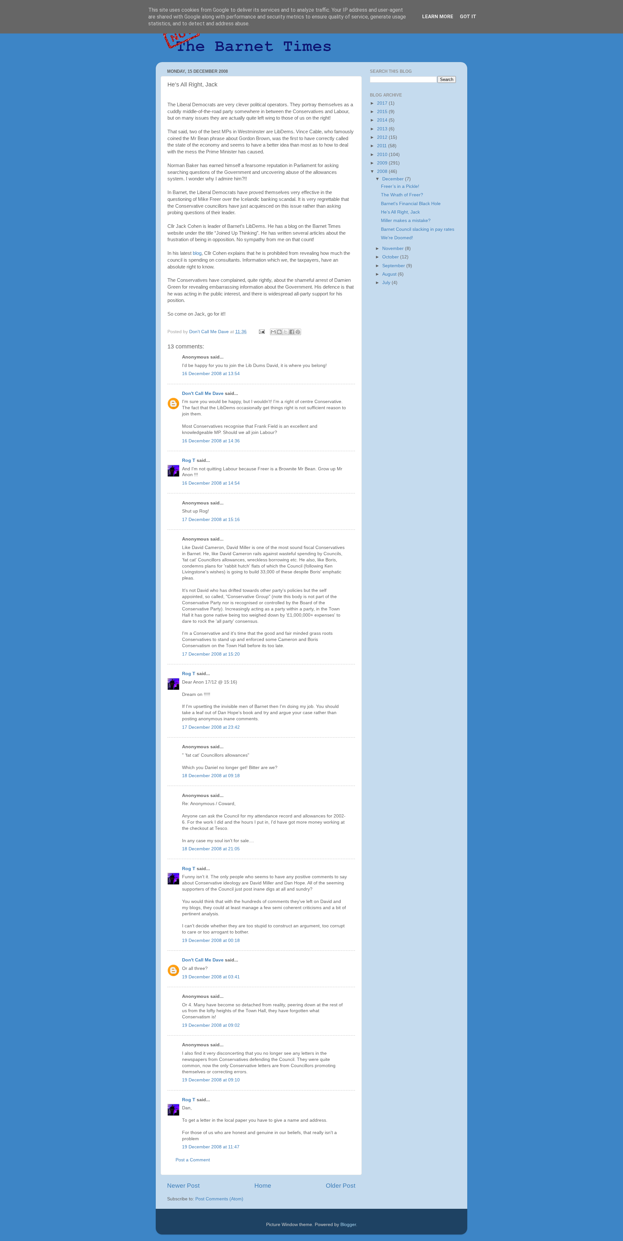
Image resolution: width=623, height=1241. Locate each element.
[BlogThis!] (279, 332)
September (394, 265)
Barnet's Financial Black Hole (411, 203)
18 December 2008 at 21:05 (211, 848)
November (393, 248)
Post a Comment (193, 1159)
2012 (383, 137)
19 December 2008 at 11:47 (210, 1146)
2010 (383, 154)
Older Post (340, 1185)
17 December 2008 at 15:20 (211, 654)
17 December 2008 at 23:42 (211, 727)
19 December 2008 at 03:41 (211, 976)
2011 (382, 145)
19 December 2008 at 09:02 (211, 1025)
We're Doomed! (397, 237)
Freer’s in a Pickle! (400, 186)
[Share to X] (285, 332)
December (393, 178)
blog (197, 253)
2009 (383, 163)
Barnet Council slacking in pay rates (417, 229)
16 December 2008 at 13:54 (211, 373)
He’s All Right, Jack (400, 212)
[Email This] (273, 332)
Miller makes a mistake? (406, 220)
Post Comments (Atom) (219, 1198)
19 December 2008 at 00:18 (211, 940)
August (390, 274)
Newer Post (183, 1185)
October (391, 257)
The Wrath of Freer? (402, 194)
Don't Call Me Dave (203, 393)
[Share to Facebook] (291, 332)
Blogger (348, 1224)
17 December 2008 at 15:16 (211, 519)
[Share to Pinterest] (298, 332)
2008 (383, 171)
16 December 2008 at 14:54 (211, 483)
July (387, 282)
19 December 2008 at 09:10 (211, 1080)
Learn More (437, 17)
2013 (383, 128)
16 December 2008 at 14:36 (211, 440)
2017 (383, 103)
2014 (383, 120)
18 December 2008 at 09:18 (211, 775)
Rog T (188, 460)
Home (262, 1185)
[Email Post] (261, 331)
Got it (468, 17)
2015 (383, 111)
